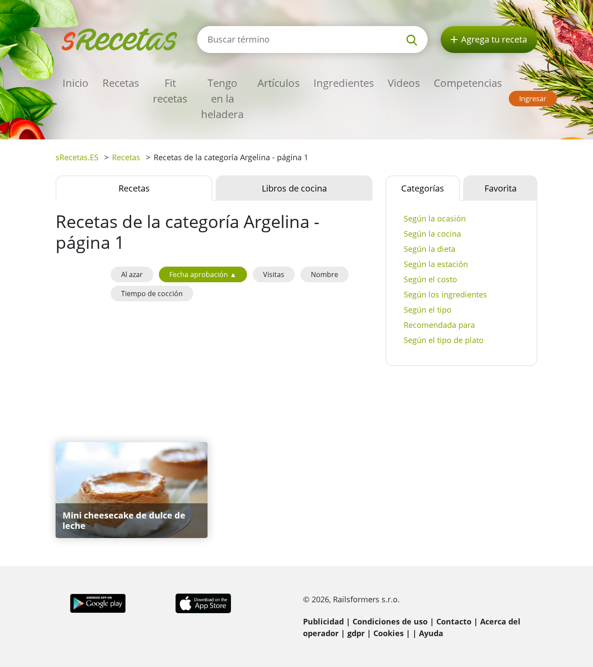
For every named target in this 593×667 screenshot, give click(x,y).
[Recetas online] (120, 38)
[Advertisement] (214, 370)
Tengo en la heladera (222, 98)
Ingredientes (343, 83)
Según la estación (436, 264)
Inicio (76, 83)
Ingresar (533, 98)
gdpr (356, 633)
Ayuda (431, 633)
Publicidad (323, 621)
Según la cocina (432, 233)
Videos (404, 83)
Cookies (388, 633)
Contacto (453, 621)
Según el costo (430, 279)
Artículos (278, 83)
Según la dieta (429, 249)
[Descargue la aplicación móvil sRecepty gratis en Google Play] (98, 602)
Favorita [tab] (500, 188)
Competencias (468, 83)
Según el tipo (427, 309)
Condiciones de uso (390, 621)
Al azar (132, 274)
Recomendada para (439, 325)
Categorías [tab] (422, 188)
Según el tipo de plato (444, 340)
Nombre (324, 274)
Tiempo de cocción (152, 293)
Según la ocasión (435, 218)
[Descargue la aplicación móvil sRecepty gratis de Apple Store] (203, 602)
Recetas (120, 83)
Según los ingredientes (445, 294)
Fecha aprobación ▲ (203, 274)
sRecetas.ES (77, 157)
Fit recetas (170, 91)
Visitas (273, 274)
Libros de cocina (294, 188)
